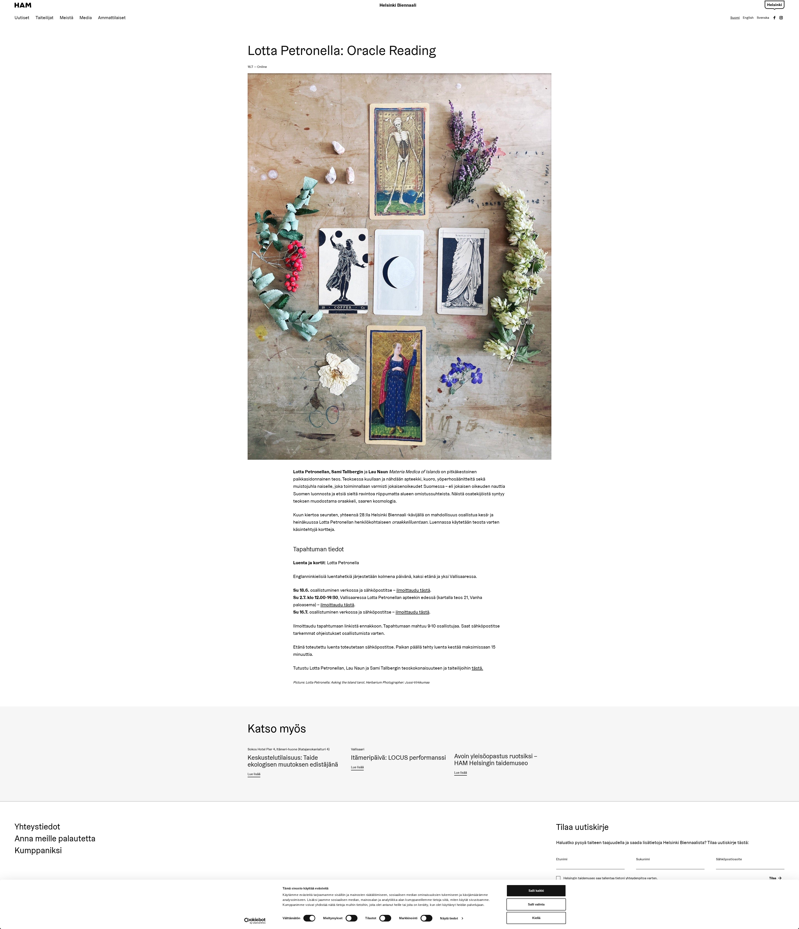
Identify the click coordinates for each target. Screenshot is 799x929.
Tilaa (772, 878)
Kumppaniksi (38, 850)
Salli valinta (536, 904)
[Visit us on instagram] (781, 17)
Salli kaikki (536, 890)
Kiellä (536, 918)
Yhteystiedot (37, 826)
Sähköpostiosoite (729, 859)
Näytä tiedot (449, 918)
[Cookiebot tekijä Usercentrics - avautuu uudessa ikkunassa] (255, 921)
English (748, 17)
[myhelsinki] (774, 4)
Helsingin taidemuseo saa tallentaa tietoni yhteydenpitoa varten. (610, 878)
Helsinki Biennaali (398, 5)
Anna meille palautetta (55, 838)
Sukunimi (643, 859)
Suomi (735, 17)
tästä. (477, 668)
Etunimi (561, 859)
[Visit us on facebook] (774, 17)
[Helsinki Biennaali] (23, 5)
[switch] (351, 918)
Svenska (763, 17)
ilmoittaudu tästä (413, 590)
